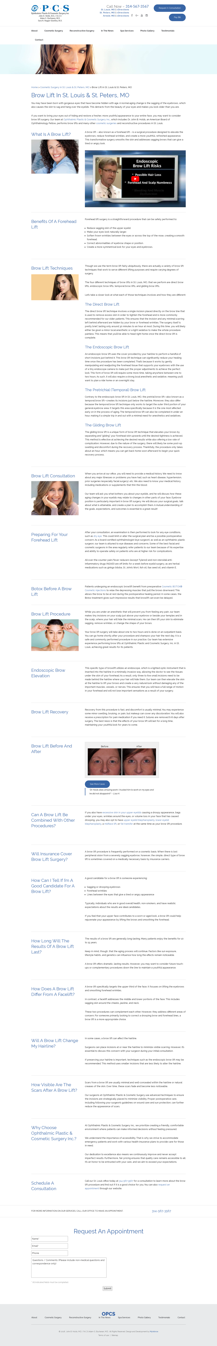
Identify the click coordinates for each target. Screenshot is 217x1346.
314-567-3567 (137, 6)
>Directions (123, 9)
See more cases (97, 784)
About (34, 31)
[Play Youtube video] (135, 178)
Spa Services (127, 31)
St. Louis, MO (108, 9)
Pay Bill (177, 17)
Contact (39, 40)
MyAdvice (154, 1332)
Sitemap (115, 1335)
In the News (107, 31)
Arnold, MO (109, 15)
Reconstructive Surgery (82, 31)
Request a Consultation (170, 8)
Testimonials (167, 31)
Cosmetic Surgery (53, 31)
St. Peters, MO (107, 12)
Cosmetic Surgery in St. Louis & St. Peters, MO (64, 87)
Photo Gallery (147, 31)
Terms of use (103, 1335)
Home (34, 87)
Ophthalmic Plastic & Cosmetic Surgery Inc (87, 119)
